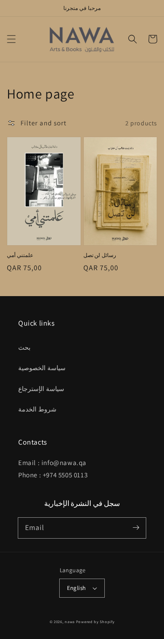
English (76, 588)
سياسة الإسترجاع (41, 389)
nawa (70, 621)
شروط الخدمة (37, 409)
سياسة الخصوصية (42, 368)
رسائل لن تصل (99, 255)
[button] (11, 39)
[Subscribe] (136, 528)
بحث (24, 347)
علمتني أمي (20, 255)
